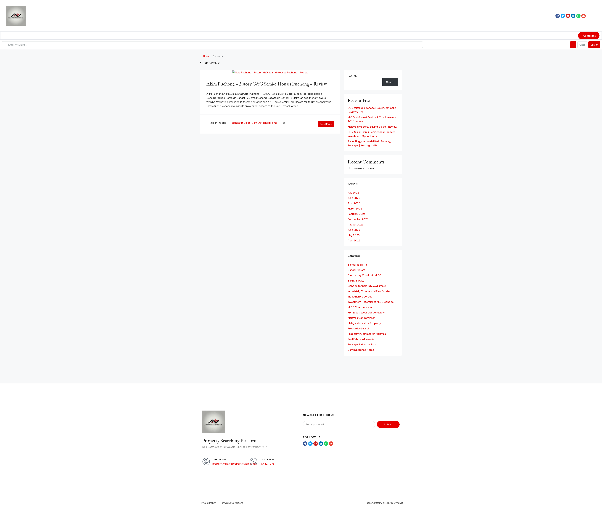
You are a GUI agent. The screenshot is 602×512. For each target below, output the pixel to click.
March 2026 (355, 208)
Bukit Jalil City (356, 280)
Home (206, 56)
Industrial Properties (360, 296)
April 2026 (354, 203)
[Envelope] (583, 16)
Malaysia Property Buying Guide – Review (372, 126)
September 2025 (358, 219)
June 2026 (354, 197)
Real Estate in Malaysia (361, 339)
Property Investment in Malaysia (367, 333)
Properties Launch (359, 328)
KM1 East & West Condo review (366, 312)
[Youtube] (568, 16)
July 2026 (353, 192)
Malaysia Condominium (361, 317)
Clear (582, 44)
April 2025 (354, 240)
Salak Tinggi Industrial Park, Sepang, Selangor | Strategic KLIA (369, 143)
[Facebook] (557, 16)
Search (594, 44)
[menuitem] (592, 16)
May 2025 (354, 235)
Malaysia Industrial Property (364, 323)
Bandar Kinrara (356, 270)
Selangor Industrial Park (362, 344)
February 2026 (356, 213)
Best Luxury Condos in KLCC (364, 275)
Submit (388, 424)
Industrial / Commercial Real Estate (369, 291)
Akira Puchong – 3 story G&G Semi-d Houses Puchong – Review (266, 84)
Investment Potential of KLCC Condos (370, 301)
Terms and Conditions (231, 502)
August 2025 (355, 224)
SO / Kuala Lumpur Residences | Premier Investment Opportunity (371, 134)
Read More (326, 123)
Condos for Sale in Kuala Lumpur (367, 285)
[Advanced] (573, 44)
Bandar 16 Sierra (241, 122)
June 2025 (354, 229)
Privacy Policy (208, 502)
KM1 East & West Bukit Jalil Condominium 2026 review (372, 119)
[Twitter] (563, 16)
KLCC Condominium (360, 307)
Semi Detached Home (264, 122)
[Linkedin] (573, 16)
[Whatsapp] (578, 16)
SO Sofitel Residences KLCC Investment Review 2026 (372, 110)
